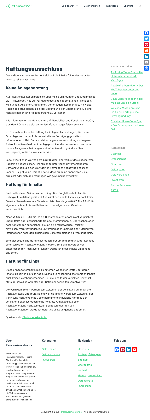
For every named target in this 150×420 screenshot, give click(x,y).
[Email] (146, 62)
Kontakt (82, 370)
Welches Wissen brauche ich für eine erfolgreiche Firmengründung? (125, 112)
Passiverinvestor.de (71, 411)
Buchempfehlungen (89, 354)
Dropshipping (118, 158)
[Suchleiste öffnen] (140, 5)
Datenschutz (85, 380)
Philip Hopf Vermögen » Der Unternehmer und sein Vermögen (127, 76)
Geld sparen (68, 5)
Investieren (112, 5)
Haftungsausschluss (90, 375)
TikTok (115, 190)
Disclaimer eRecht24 (34, 317)
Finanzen (116, 164)
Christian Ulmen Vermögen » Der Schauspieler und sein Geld (127, 125)
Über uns (128, 5)
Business (116, 153)
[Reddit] (146, 51)
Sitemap (83, 359)
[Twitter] (146, 39)
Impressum (84, 385)
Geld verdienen (92, 5)
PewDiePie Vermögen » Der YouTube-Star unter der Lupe (127, 89)
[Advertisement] (75, 33)
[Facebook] (146, 33)
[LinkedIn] (146, 56)
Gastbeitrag (85, 364)
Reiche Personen (121, 185)
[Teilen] (146, 68)
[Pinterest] (146, 45)
